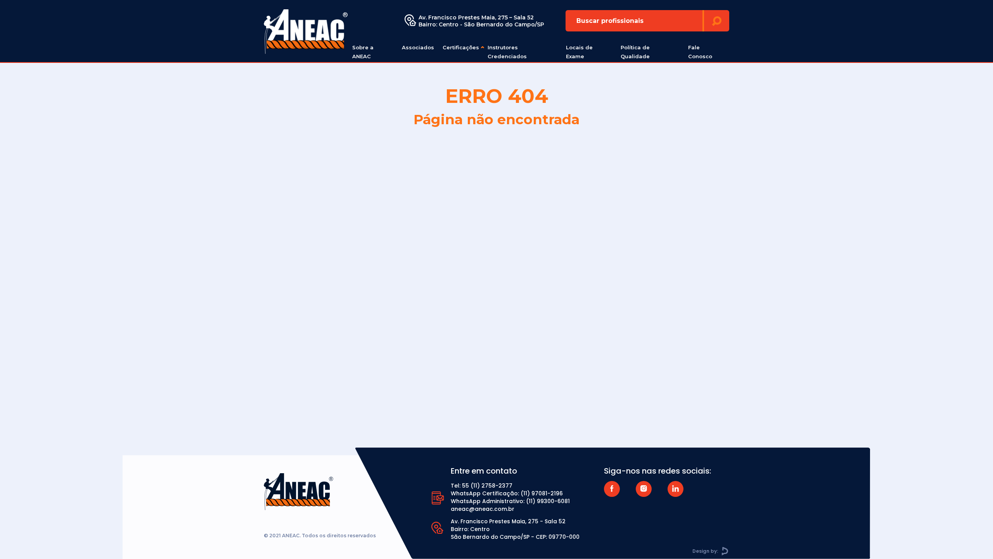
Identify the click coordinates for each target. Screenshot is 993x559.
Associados (418, 47)
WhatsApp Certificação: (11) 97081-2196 (507, 493)
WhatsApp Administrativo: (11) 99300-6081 (510, 501)
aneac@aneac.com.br (482, 509)
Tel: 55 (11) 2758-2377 (481, 486)
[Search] (716, 20)
